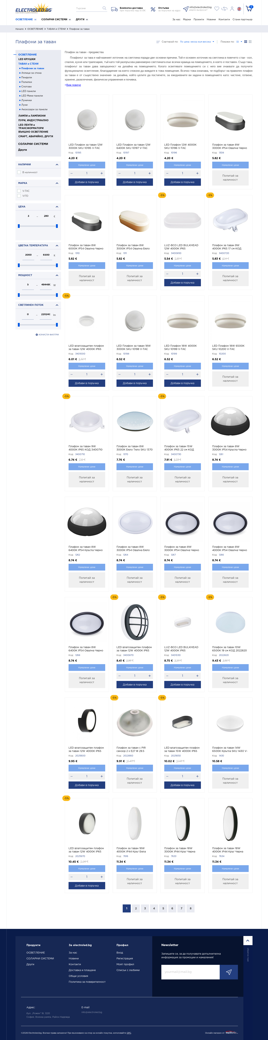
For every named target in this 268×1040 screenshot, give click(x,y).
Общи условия (78, 976)
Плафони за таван (32, 69)
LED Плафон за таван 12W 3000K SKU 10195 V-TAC (86, 146)
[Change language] (239, 8)
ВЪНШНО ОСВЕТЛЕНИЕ (33, 132)
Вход (119, 953)
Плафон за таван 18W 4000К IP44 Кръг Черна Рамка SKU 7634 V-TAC (227, 850)
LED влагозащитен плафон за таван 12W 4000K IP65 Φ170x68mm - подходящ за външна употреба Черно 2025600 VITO (86, 750)
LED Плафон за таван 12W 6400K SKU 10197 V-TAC (133, 146)
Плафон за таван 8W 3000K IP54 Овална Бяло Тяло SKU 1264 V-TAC (133, 549)
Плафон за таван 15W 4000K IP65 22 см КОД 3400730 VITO (179, 448)
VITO (25, 196)
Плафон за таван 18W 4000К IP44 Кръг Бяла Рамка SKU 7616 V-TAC (131, 850)
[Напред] (229, 972)
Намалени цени (86, 165)
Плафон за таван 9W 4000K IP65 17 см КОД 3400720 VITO (226, 247)
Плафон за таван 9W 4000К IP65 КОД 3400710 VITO (85, 448)
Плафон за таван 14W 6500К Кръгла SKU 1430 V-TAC (230, 750)
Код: (71, 153)
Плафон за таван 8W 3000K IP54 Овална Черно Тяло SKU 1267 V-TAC (181, 549)
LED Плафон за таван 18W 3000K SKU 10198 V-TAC (133, 347)
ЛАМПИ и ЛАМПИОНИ (32, 116)
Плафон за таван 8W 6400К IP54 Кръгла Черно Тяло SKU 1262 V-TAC (86, 549)
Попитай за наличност (230, 178)
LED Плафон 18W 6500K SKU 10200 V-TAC (228, 347)
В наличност (30, 173)
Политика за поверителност (87, 982)
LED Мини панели (32, 96)
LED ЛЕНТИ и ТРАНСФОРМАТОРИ (31, 126)
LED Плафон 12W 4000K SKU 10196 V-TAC (180, 146)
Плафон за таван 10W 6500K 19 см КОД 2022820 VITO (229, 649)
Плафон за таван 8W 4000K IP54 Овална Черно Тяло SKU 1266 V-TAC (229, 549)
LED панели (28, 91)
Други (80, 20)
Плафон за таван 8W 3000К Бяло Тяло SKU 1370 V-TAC (134, 448)
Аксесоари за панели (34, 110)
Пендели (26, 78)
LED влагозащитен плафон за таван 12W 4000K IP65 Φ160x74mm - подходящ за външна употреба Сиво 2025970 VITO (86, 850)
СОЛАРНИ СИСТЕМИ (54, 20)
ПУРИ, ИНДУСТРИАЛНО (33, 121)
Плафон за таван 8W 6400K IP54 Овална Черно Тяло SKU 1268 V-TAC (86, 649)
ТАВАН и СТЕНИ (56, 29)
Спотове (26, 87)
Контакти (224, 20)
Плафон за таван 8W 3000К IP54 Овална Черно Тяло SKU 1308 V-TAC (229, 147)
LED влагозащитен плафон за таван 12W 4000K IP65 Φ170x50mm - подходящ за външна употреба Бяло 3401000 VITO (86, 348)
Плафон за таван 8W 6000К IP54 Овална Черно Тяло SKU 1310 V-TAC (86, 247)
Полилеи (26, 82)
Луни (24, 105)
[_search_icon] (104, 8)
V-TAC (26, 191)
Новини (211, 20)
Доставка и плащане (82, 970)
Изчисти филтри (49, 335)
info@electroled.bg (91, 1012)
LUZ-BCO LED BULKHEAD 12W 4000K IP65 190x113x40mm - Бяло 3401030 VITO (181, 649)
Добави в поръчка (87, 182)
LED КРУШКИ (26, 59)
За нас (176, 20)
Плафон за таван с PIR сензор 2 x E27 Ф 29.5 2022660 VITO (131, 750)
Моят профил (125, 964)
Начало (19, 29)
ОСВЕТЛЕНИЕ (24, 20)
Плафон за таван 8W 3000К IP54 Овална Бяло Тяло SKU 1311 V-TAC (133, 247)
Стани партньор (243, 20)
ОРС (129, 1033)
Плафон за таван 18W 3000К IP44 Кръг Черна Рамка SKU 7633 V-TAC (179, 850)
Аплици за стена (31, 73)
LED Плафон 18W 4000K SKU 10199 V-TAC (180, 347)
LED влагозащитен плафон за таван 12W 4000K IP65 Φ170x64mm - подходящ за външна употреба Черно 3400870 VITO (134, 649)
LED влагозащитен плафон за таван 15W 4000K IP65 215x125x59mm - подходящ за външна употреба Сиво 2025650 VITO (182, 750)
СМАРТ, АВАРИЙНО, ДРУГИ (35, 137)
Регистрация (124, 959)
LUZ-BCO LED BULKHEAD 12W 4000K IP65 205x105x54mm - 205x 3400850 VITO (181, 247)
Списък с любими (128, 970)
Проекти (199, 20)
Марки (187, 20)
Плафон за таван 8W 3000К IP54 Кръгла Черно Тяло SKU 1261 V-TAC (229, 448)
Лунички (26, 100)
